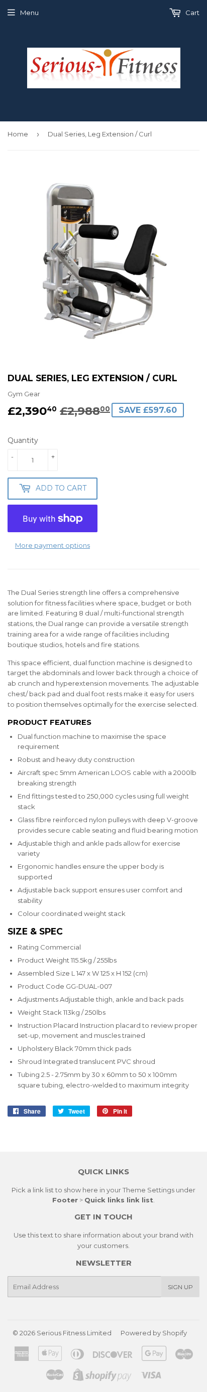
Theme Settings (148, 1190)
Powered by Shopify (154, 1333)
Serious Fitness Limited (74, 1333)
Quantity (23, 440)
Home (18, 134)
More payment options (52, 545)
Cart (191, 13)
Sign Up (180, 1287)
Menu (29, 13)
